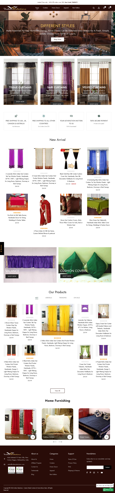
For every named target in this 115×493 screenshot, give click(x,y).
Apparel (52, 471)
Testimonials (34, 471)
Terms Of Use (72, 459)
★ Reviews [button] (1, 248)
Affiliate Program (36, 463)
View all (57, 391)
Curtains (52, 463)
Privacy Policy (72, 463)
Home (37, 8)
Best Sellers (76, 8)
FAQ (69, 467)
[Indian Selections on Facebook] (87, 472)
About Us (34, 459)
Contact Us (34, 467)
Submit (107, 467)
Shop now (20, 102)
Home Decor (54, 467)
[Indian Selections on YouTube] (102, 472)
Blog (32, 474)
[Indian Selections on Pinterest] (90, 472)
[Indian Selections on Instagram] (94, 472)
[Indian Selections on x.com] (98, 472)
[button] (17, 171)
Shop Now (57, 39)
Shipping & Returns (74, 471)
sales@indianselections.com (16, 464)
